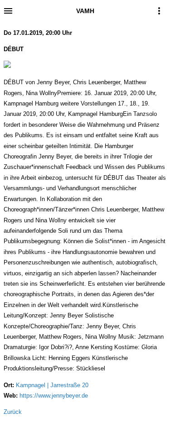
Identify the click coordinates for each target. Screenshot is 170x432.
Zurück (13, 411)
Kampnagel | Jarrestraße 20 (52, 385)
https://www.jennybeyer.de (53, 395)
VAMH (85, 10)
